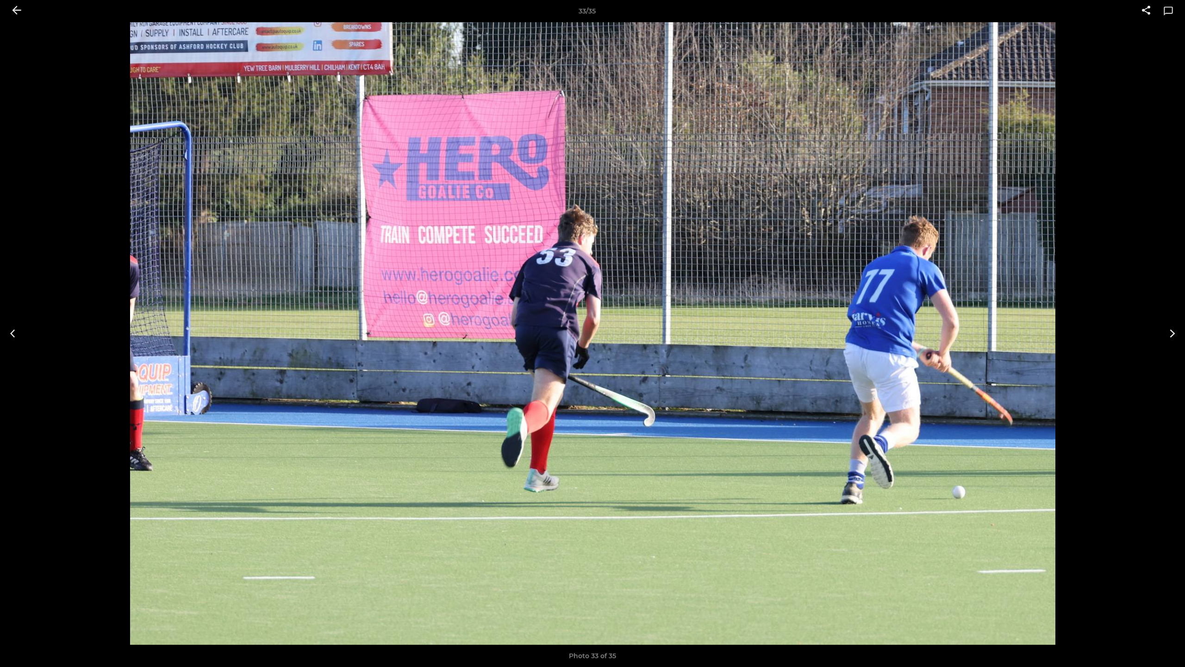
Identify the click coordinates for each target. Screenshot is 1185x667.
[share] (1146, 11)
